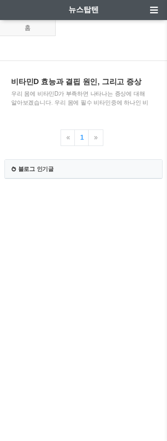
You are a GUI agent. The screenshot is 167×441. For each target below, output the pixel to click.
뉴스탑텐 (84, 9)
